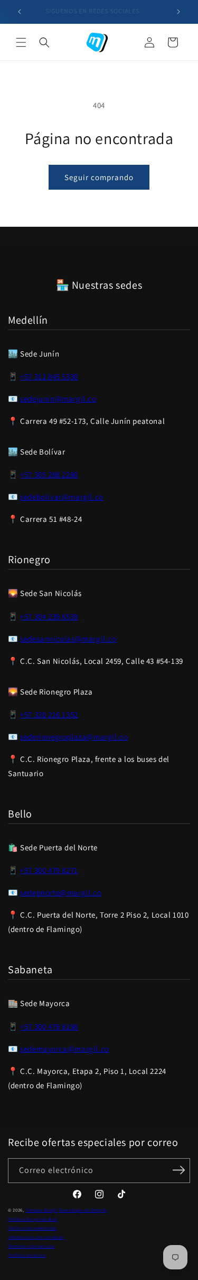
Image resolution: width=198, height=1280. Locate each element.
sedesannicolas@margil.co (68, 639)
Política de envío (27, 1255)
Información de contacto (36, 1237)
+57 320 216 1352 (49, 714)
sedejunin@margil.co (58, 399)
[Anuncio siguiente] (178, 11)
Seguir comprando (99, 177)
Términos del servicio (31, 1246)
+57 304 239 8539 (49, 616)
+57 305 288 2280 (49, 474)
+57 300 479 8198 (49, 1026)
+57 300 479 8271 (49, 870)
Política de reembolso (32, 1228)
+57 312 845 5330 (49, 376)
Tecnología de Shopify (83, 1210)
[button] (21, 42)
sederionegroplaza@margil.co (74, 737)
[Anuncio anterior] (19, 11)
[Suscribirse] (178, 1169)
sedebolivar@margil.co (61, 497)
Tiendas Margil (42, 1210)
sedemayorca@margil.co (64, 1049)
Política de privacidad (32, 1219)
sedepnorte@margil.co (60, 892)
